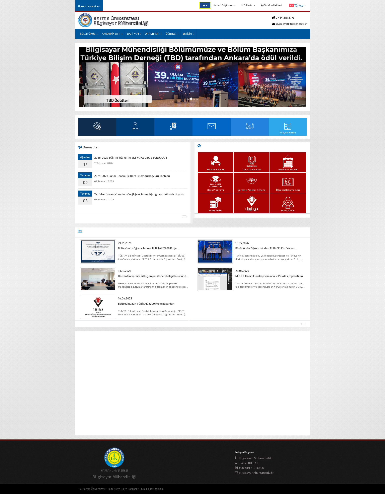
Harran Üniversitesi (89, 6)
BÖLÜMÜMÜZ (88, 33)
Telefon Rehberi (272, 5)
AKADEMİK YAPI (111, 33)
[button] (205, 5)
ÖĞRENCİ (171, 33)
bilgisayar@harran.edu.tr (291, 23)
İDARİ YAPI (133, 33)
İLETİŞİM (187, 33)
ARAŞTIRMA (152, 33)
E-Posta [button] (248, 5)
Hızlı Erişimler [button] (224, 5)
